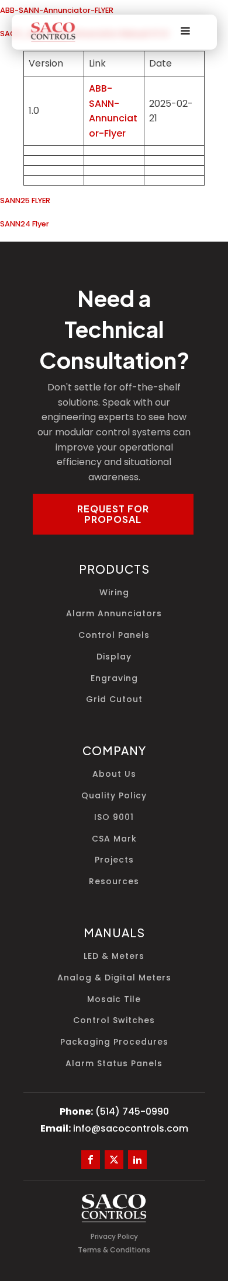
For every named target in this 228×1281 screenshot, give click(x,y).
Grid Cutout (114, 699)
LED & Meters (114, 956)
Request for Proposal (113, 513)
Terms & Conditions (114, 1250)
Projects (114, 860)
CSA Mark (114, 839)
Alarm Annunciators (114, 614)
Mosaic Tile (114, 999)
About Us (114, 774)
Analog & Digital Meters (114, 978)
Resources (114, 881)
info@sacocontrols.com (130, 1128)
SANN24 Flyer (24, 224)
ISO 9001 (114, 817)
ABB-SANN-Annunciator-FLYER (56, 10)
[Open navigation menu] (185, 32)
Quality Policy (114, 796)
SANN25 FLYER (25, 200)
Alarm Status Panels (114, 1064)
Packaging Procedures (114, 1042)
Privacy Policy (114, 1236)
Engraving (114, 678)
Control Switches (114, 1020)
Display (114, 657)
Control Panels (114, 635)
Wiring (114, 593)
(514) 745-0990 (132, 1111)
